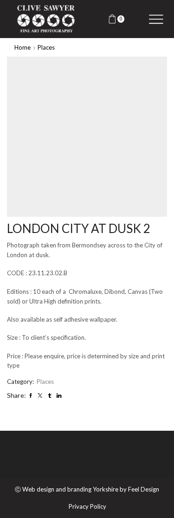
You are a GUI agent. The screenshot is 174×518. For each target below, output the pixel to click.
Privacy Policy (87, 507)
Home (22, 47)
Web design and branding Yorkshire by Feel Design (90, 489)
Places (46, 47)
